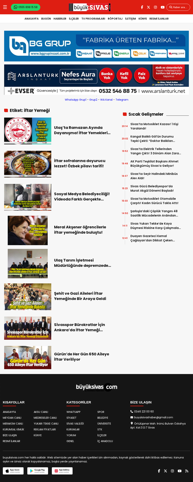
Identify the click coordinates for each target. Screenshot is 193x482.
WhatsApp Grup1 (75, 100)
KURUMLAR (73, 429)
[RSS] (186, 471)
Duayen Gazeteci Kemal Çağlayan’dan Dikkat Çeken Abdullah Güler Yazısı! (151, 238)
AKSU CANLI (41, 412)
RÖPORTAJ (115, 19)
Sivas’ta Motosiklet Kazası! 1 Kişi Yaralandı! (154, 126)
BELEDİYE (102, 418)
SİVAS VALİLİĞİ (75, 423)
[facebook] (142, 7)
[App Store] (13, 470)
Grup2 (93, 100)
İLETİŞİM (130, 19)
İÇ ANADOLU (105, 441)
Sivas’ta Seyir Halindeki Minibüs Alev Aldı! (154, 176)
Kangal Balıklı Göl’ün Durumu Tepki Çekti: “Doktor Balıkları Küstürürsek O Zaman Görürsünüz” (152, 139)
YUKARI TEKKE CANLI (46, 423)
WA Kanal (106, 100)
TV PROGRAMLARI (93, 19)
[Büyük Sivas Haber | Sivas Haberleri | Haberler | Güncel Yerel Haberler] (89, 7)
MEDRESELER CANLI (45, 418)
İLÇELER (74, 19)
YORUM (71, 435)
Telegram (122, 100)
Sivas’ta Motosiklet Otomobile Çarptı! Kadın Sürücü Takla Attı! (154, 201)
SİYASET (72, 418)
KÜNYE (143, 19)
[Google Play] (37, 470)
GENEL (70, 441)
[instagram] (155, 7)
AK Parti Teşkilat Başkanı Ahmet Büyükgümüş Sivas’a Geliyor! (154, 163)
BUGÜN (46, 19)
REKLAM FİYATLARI (45, 429)
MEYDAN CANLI (12, 418)
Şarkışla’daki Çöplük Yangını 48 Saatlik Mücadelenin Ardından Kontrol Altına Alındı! (154, 213)
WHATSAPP (73, 412)
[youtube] (163, 7)
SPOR (100, 412)
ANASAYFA (32, 19)
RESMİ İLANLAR (159, 19)
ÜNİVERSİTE (104, 423)
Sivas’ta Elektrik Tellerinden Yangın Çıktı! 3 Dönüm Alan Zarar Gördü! (155, 151)
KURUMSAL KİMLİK (13, 429)
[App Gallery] (62, 470)
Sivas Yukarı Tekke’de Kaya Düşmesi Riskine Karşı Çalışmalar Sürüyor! (155, 226)
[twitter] (148, 7)
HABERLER (60, 19)
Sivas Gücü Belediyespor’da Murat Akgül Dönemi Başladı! (152, 188)
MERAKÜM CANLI (13, 423)
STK (99, 429)
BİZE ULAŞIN (10, 435)
